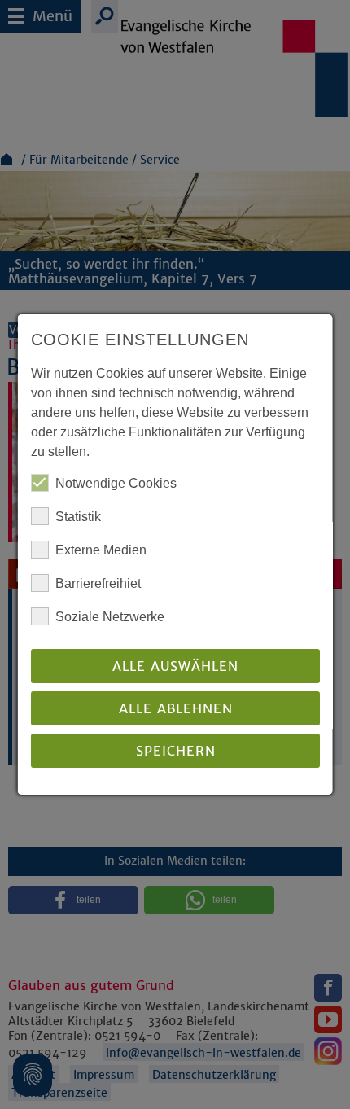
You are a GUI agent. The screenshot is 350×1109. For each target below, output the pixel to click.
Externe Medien (101, 550)
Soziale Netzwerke (109, 617)
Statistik (78, 517)
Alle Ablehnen (175, 708)
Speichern (175, 751)
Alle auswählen (175, 666)
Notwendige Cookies (116, 483)
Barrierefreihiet (98, 583)
